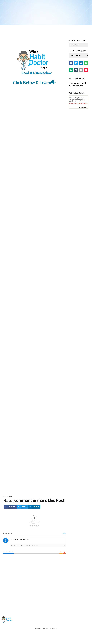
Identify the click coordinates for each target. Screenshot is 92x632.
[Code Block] (29, 545)
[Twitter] (76, 63)
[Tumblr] (76, 70)
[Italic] (14, 545)
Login (63, 533)
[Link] (32, 545)
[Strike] (19, 545)
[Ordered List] (22, 545)
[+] (37, 545)
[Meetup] (86, 70)
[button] (10, 507)
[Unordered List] (24, 545)
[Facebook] (71, 63)
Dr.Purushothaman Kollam (78, 103)
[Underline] (17, 545)
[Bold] (12, 545)
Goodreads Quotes (83, 107)
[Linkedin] (81, 63)
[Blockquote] (27, 545)
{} (34, 545)
